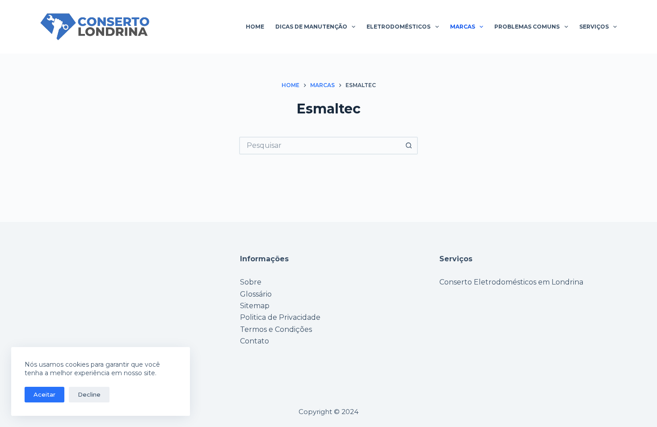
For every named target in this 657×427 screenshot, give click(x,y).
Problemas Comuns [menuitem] (527, 26)
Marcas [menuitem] (462, 26)
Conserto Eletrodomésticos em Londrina (511, 282)
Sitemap (255, 305)
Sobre (250, 282)
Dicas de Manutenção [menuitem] (311, 26)
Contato (254, 341)
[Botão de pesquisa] (409, 146)
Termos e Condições (276, 329)
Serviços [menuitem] (594, 26)
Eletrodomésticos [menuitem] (398, 26)
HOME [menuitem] (255, 26)
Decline (89, 394)
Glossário (256, 294)
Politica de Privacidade (280, 317)
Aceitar (44, 394)
